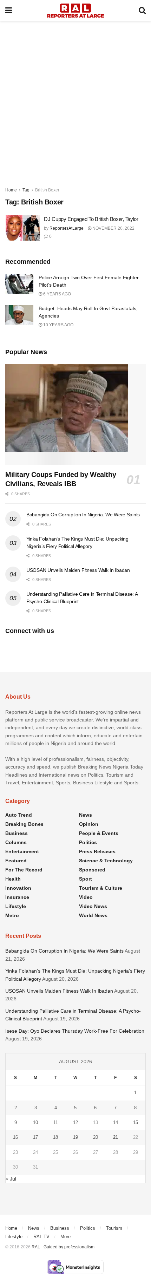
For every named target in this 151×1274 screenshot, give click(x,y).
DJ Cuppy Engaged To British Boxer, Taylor (91, 219)
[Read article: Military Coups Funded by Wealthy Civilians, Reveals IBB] (75, 414)
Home (11, 190)
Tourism (114, 1228)
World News (93, 915)
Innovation (18, 888)
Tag (25, 190)
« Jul (11, 1179)
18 (55, 1137)
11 (55, 1122)
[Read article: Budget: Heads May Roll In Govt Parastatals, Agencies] (19, 315)
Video (86, 897)
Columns (16, 842)
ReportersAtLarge (67, 228)
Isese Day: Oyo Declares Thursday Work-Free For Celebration (75, 1031)
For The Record (23, 870)
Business (16, 833)
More (65, 1236)
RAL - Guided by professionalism (63, 1246)
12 (75, 1122)
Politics (88, 842)
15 (135, 1122)
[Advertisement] (75, 100)
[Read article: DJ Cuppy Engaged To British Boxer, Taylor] (22, 228)
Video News (93, 906)
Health (13, 879)
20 (95, 1137)
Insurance (17, 897)
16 (15, 1137)
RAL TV (41, 1236)
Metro (12, 915)
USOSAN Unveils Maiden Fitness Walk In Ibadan (78, 570)
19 (75, 1137)
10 (35, 1122)
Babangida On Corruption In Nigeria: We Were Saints (83, 514)
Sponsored (92, 870)
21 (115, 1137)
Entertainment (22, 851)
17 (35, 1137)
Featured (16, 860)
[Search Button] (142, 10)
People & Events (98, 833)
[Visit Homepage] (75, 11)
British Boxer (47, 190)
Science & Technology (106, 860)
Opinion (88, 824)
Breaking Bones (24, 824)
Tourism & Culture (100, 888)
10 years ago (57, 324)
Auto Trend (18, 815)
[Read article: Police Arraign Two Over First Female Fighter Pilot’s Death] (19, 284)
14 (115, 1122)
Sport (85, 879)
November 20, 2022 (112, 228)
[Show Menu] (8, 10)
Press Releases (97, 851)
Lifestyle (15, 906)
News (85, 815)
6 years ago (56, 294)
